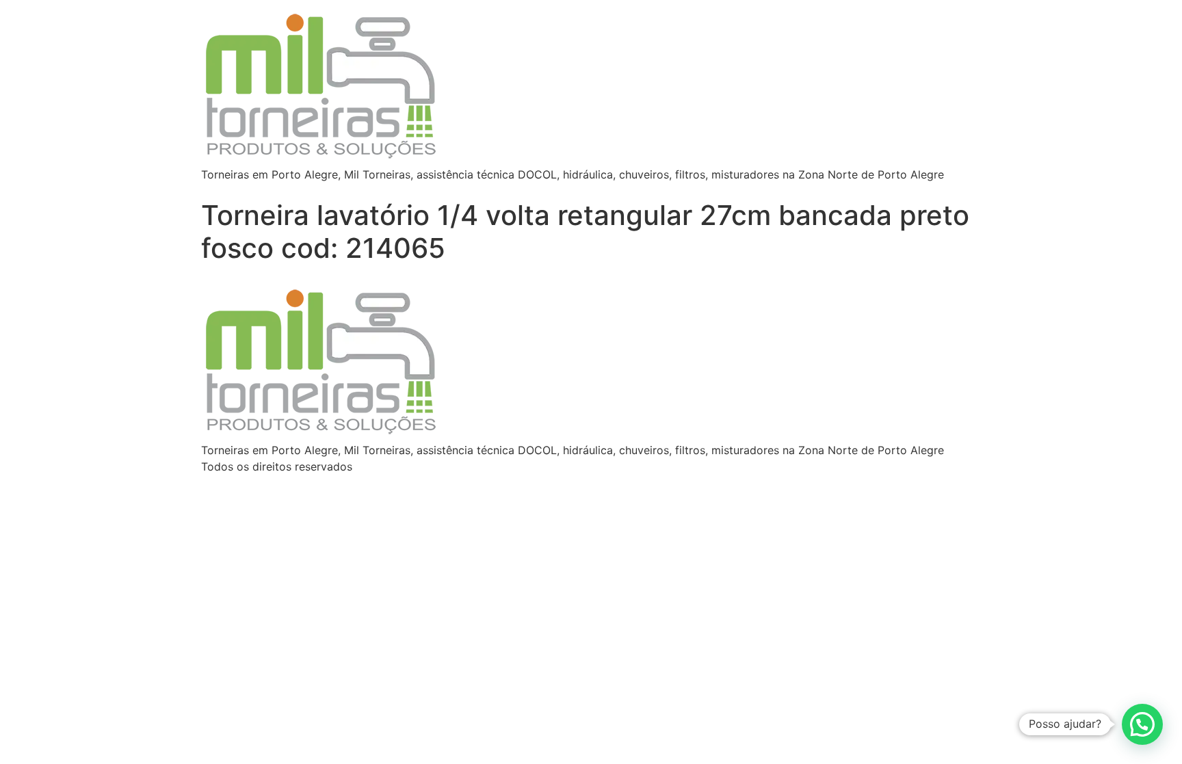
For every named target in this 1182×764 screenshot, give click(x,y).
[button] (1142, 724)
